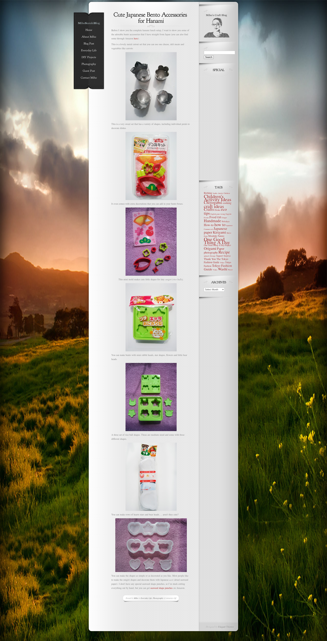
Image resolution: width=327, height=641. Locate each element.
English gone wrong (218, 214)
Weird (230, 270)
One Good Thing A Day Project (217, 245)
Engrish (228, 214)
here (136, 38)
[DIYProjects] (89, 57)
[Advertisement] (214, 125)
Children (227, 193)
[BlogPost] (89, 43)
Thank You (210, 259)
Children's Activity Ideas (217, 198)
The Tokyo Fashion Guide (216, 260)
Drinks (217, 210)
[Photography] (89, 64)
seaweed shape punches (161, 588)
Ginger (224, 217)
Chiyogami (213, 202)
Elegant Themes (226, 626)
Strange (213, 256)
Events (206, 217)
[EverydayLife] (89, 50)
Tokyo (222, 262)
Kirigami (219, 232)
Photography (158, 598)
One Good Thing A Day (217, 241)
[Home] (89, 30)
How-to (209, 225)
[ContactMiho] (89, 78)
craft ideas (214, 206)
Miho (136, 598)
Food (212, 217)
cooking (227, 203)
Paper (220, 248)
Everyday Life (146, 598)
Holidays (226, 221)
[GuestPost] (89, 71)
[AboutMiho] (89, 37)
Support (219, 255)
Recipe (224, 252)
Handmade (212, 220)
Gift (219, 217)
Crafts (209, 209)
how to (219, 224)
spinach (206, 256)
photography (211, 252)
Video (215, 270)
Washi (222, 268)
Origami (210, 248)
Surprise (227, 255)
